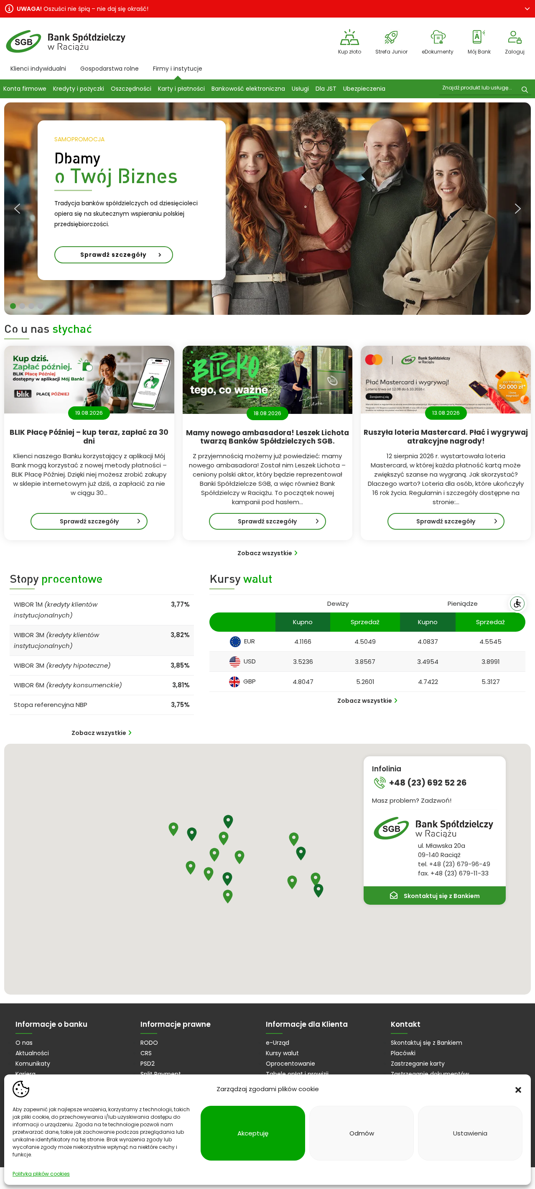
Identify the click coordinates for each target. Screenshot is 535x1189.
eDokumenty (437, 51)
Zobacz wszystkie (264, 553)
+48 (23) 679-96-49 (459, 864)
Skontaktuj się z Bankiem (442, 896)
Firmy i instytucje (177, 68)
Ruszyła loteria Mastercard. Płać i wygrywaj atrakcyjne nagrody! (446, 436)
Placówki (403, 1053)
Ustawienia (470, 1133)
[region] (267, 208)
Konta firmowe (24, 88)
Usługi (300, 88)
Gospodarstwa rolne (109, 68)
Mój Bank (479, 51)
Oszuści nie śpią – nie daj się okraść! (82, 9)
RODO (149, 1042)
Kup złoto (349, 51)
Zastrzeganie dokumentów (430, 1074)
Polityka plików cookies (41, 1173)
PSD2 (147, 1063)
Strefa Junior (391, 51)
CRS (146, 1053)
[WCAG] (517, 603)
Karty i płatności (181, 88)
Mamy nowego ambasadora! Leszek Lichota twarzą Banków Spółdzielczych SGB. (267, 437)
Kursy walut (282, 1053)
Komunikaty (32, 1063)
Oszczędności (131, 88)
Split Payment (160, 1074)
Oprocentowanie (290, 1063)
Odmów (361, 1133)
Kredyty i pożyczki (78, 88)
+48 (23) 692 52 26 (428, 782)
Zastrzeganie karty (418, 1063)
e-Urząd (277, 1042)
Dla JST (326, 88)
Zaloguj (515, 51)
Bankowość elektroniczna (248, 88)
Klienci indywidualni (38, 68)
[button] (518, 1089)
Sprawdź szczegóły (100, 523)
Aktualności (32, 1053)
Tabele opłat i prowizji (297, 1074)
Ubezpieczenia (364, 88)
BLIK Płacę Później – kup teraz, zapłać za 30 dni (89, 436)
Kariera (25, 1074)
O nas (24, 1042)
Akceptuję (252, 1133)
